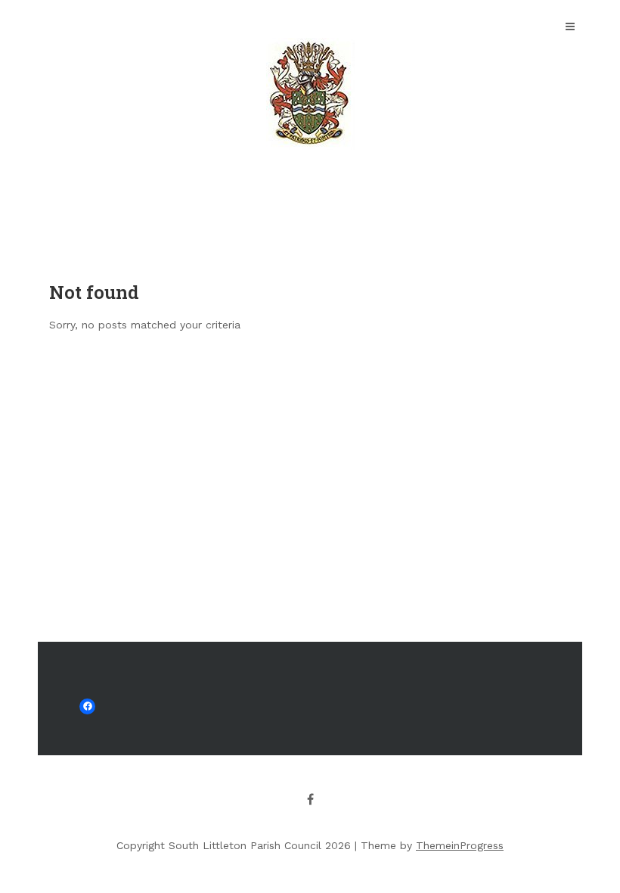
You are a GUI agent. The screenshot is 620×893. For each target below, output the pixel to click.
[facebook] (310, 799)
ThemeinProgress (460, 845)
